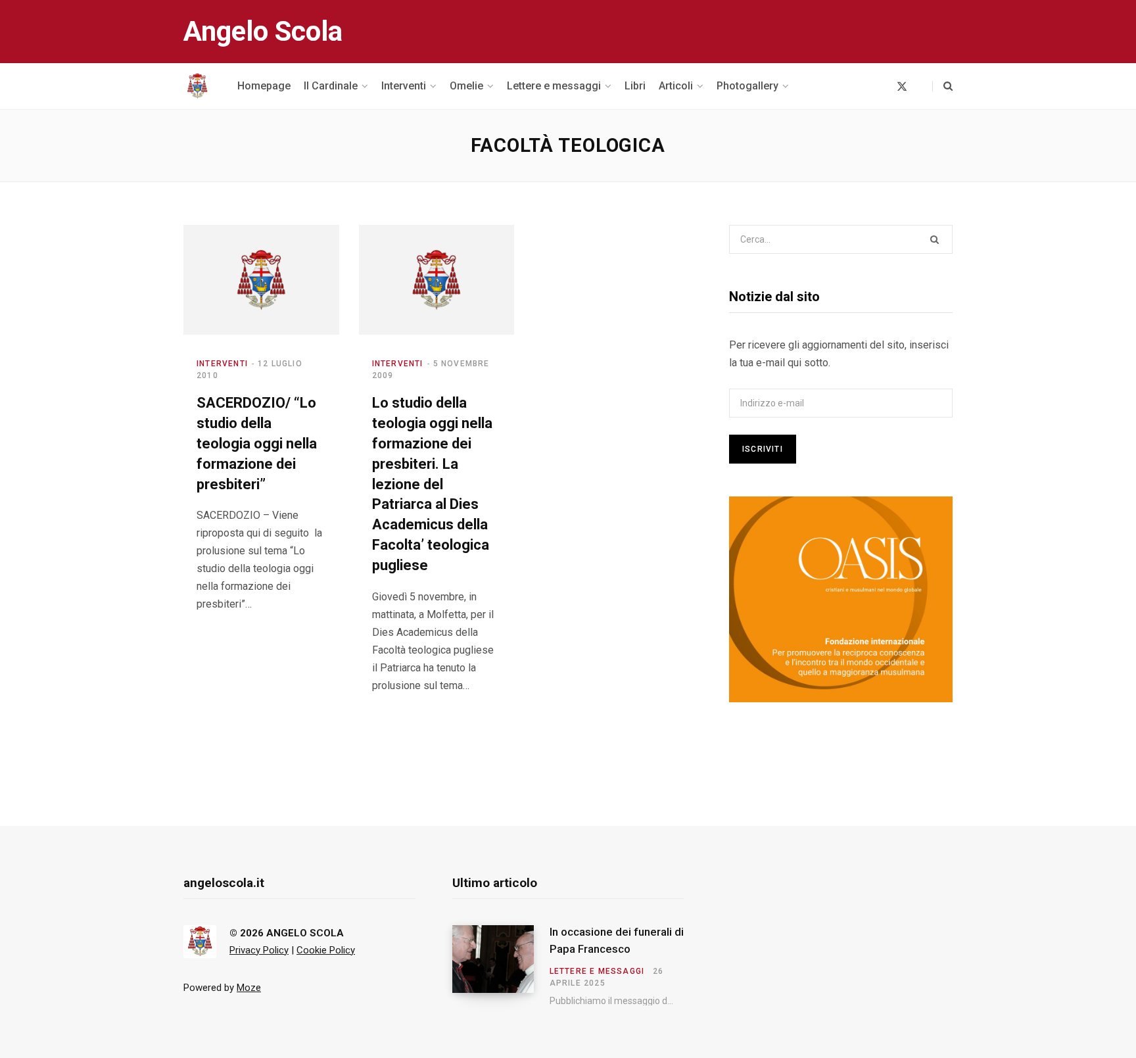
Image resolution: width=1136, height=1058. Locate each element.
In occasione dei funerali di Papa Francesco (617, 940)
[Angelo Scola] (197, 86)
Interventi (222, 363)
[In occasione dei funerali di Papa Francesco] (501, 965)
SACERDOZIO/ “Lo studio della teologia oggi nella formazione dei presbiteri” (257, 443)
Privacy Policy (259, 950)
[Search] (942, 86)
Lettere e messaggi (597, 971)
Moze (249, 988)
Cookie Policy (325, 950)
